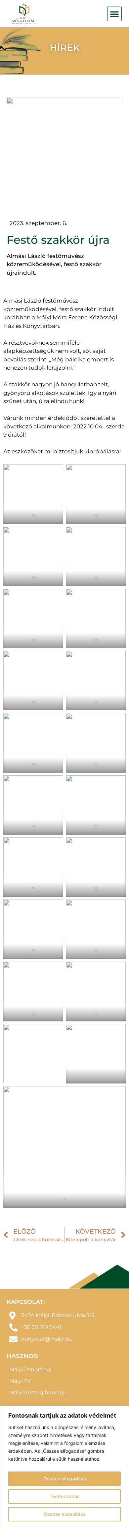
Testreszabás (65, 1496)
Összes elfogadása (64, 1478)
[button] (114, 14)
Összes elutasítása (65, 1514)
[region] (64, 1466)
